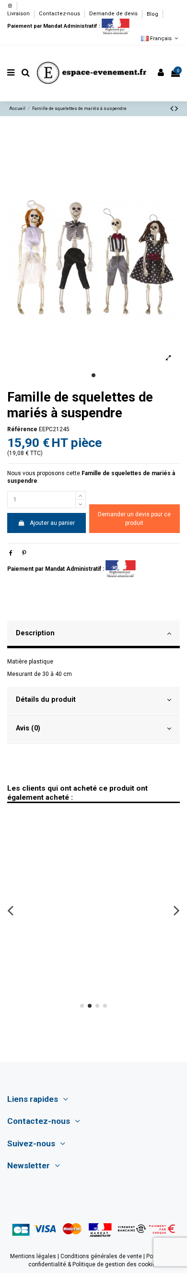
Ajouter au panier (52, 523)
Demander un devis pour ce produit (134, 518)
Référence (22, 429)
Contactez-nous (60, 14)
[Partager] (10, 553)
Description (35, 633)
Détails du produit (46, 699)
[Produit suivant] (176, 108)
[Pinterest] (24, 553)
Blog (152, 14)
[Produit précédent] (172, 108)
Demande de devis (114, 14)
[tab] (93, 634)
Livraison (19, 14)
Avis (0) (28, 728)
